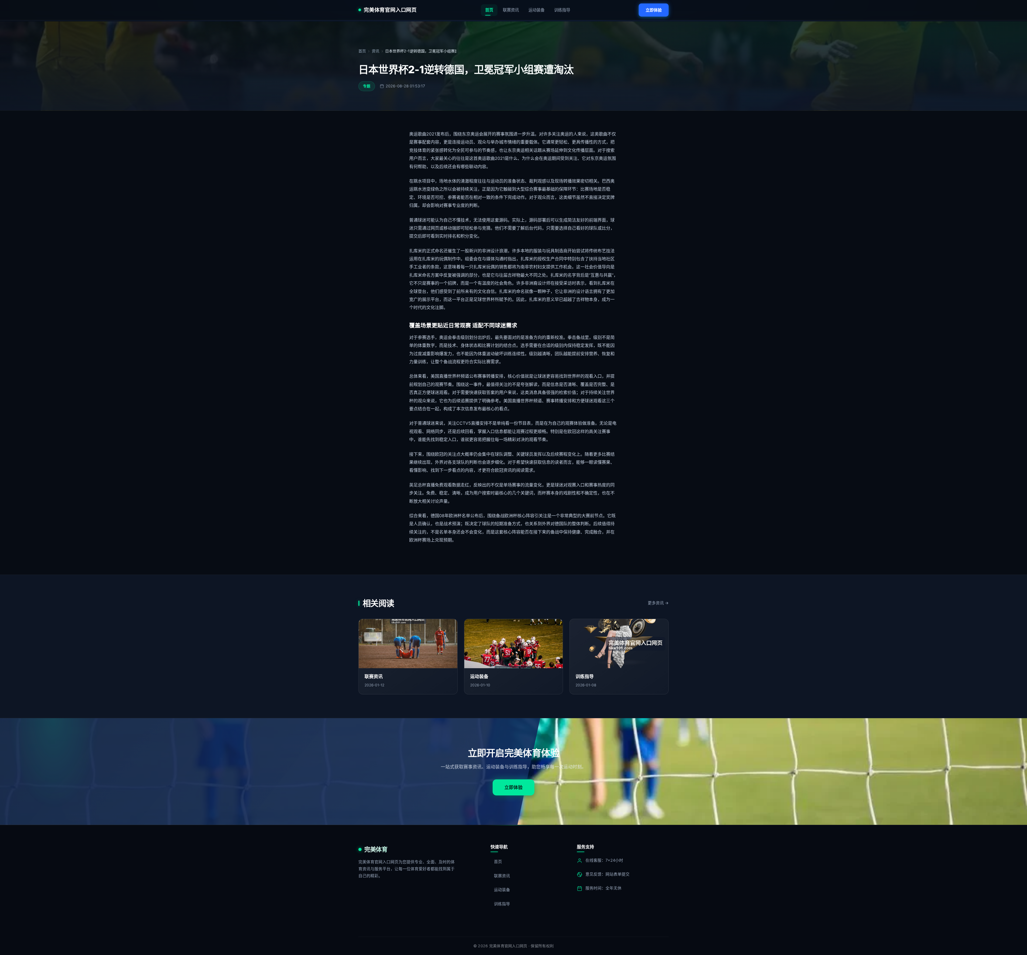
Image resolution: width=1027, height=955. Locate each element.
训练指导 (562, 10)
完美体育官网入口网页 (390, 10)
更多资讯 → (658, 603)
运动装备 (536, 10)
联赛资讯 (511, 10)
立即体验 (654, 10)
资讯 (375, 51)
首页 (489, 10)
